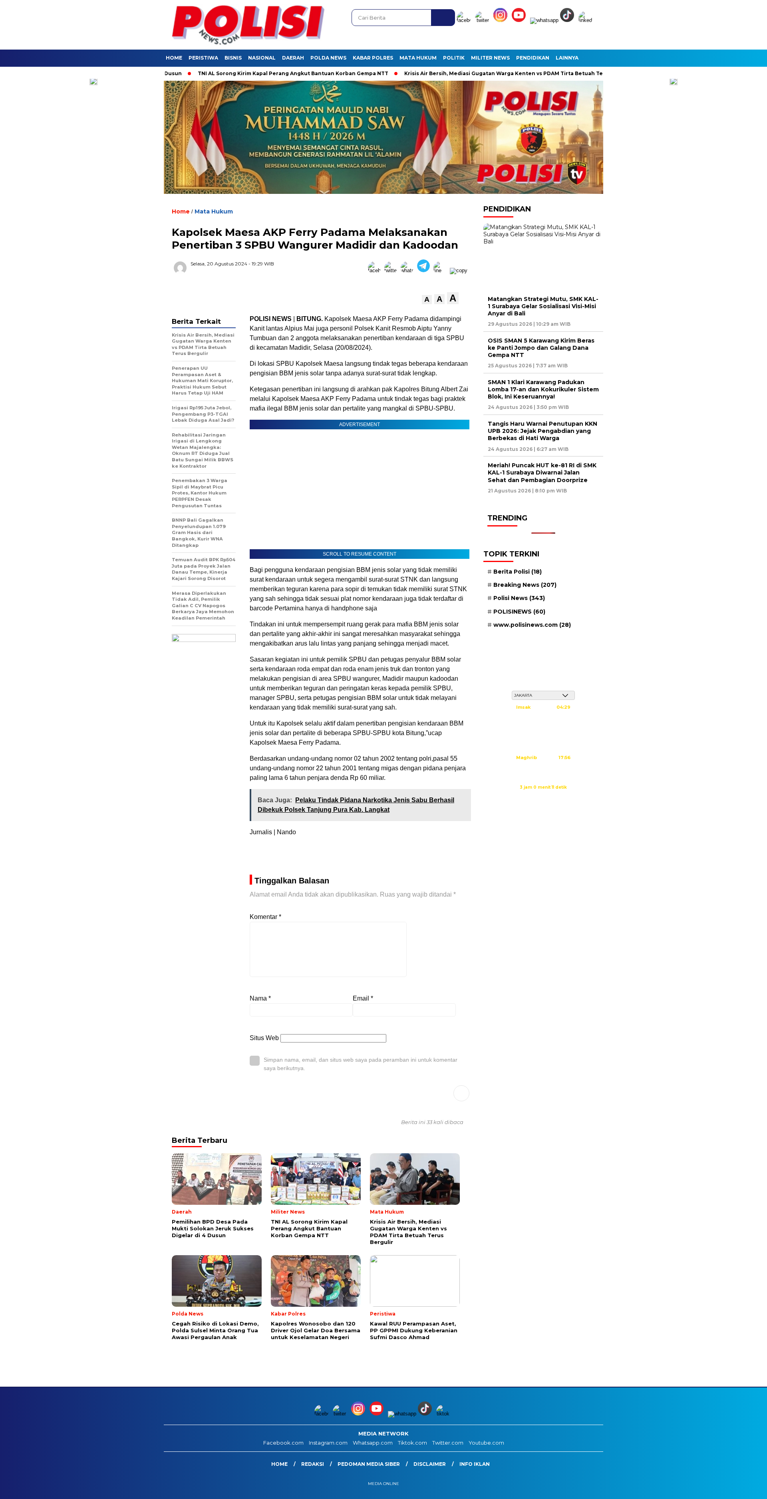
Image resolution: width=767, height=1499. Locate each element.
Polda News (328, 58)
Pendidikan (532, 58)
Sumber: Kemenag (543, 796)
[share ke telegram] (425, 270)
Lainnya (567, 58)
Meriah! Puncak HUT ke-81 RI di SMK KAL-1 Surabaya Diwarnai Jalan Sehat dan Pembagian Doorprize (542, 472)
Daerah (293, 58)
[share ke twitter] (392, 270)
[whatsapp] (544, 20)
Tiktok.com (412, 1442)
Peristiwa (203, 58)
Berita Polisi (517, 571)
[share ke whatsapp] (409, 270)
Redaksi (312, 1464)
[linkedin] (586, 20)
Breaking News (524, 584)
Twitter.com (447, 1442)
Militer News (490, 58)
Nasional (262, 58)
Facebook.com (283, 1442)
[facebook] (465, 20)
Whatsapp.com (373, 1442)
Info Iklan (474, 1464)
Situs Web (264, 1038)
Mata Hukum (418, 58)
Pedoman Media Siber (369, 1464)
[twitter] (483, 20)
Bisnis (233, 58)
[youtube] (520, 20)
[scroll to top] (737, 1487)
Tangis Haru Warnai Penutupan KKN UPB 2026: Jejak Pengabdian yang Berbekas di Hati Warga (542, 431)
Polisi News (519, 598)
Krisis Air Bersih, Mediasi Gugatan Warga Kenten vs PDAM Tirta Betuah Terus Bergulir (468, 73)
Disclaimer (429, 1464)
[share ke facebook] (376, 270)
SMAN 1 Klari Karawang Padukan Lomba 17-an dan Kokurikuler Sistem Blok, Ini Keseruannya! (543, 389)
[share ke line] (441, 270)
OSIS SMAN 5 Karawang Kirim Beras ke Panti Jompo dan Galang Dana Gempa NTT (541, 348)
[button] (427, 299)
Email (363, 998)
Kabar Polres (373, 58)
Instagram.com (328, 1442)
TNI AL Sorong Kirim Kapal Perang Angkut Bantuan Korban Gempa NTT (241, 73)
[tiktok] (568, 20)
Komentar (265, 916)
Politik (454, 58)
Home (174, 58)
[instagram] (501, 20)
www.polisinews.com (532, 624)
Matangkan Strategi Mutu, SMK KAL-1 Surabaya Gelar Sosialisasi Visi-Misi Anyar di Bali (543, 306)
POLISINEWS (519, 611)
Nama (260, 998)
